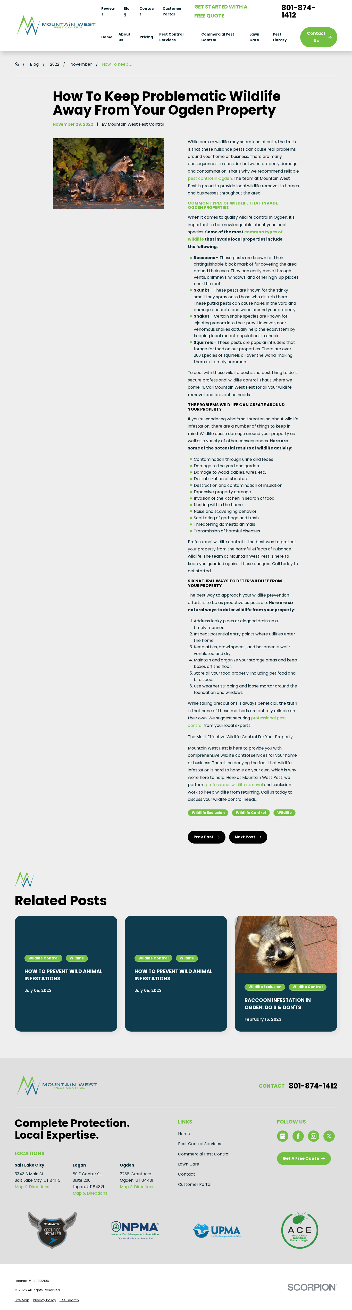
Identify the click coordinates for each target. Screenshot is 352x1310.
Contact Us (316, 37)
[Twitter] (329, 1136)
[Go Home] (17, 64)
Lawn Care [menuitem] (254, 37)
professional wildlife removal (234, 785)
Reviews (108, 11)
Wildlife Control (251, 812)
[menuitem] (22, 1300)
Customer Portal (172, 11)
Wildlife (284, 812)
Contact (146, 11)
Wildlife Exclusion (208, 812)
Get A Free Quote (301, 1158)
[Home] (55, 25)
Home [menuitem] (106, 37)
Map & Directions (32, 1187)
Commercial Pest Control (203, 1154)
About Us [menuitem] (124, 37)
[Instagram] (313, 1136)
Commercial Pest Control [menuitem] (217, 37)
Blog (127, 11)
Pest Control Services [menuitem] (171, 37)
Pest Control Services (199, 1144)
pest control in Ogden (210, 178)
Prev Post (204, 837)
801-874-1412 (298, 11)
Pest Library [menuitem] (280, 37)
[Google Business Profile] (282, 1136)
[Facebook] (298, 1136)
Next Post (245, 837)
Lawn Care (188, 1164)
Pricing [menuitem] (146, 37)
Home (184, 1134)
